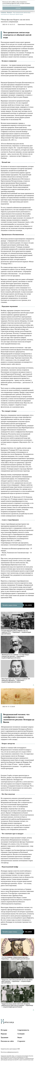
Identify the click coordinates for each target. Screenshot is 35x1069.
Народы (4, 1034)
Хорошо (18, 8)
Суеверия (21, 1034)
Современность (23, 1030)
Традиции (4, 1037)
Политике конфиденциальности (11, 5)
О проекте (21, 1041)
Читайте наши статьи (17, 605)
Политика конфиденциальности (9, 1052)
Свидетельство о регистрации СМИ (10, 1049)
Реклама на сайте (7, 1041)
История (4, 1030)
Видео (20, 1037)
